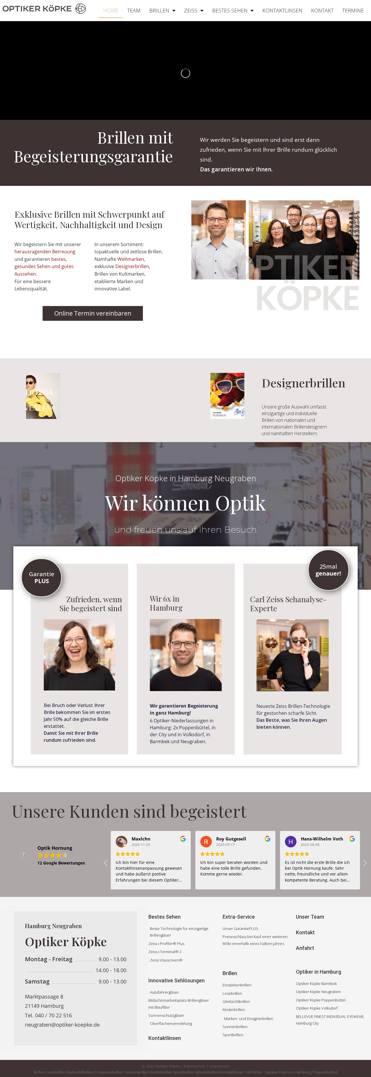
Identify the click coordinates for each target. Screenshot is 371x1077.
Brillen (230, 973)
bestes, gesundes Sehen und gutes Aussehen (44, 266)
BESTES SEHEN (230, 10)
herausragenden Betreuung (44, 251)
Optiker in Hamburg (318, 972)
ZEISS (190, 10)
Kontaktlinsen (164, 1038)
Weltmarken (130, 259)
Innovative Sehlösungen (176, 980)
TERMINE (353, 10)
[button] (39, 396)
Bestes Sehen (164, 917)
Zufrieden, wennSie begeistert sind (90, 603)
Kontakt (305, 932)
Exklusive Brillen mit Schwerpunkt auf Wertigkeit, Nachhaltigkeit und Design (89, 219)
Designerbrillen (132, 266)
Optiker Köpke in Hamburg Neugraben (185, 477)
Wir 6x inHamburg (166, 603)
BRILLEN (159, 10)
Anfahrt (305, 948)
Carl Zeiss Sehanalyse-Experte (288, 603)
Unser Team (310, 917)
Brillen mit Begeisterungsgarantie (93, 146)
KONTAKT (322, 10)
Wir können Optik (185, 502)
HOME (111, 10)
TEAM (134, 10)
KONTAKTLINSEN (282, 10)
